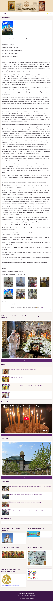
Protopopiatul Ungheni (6, 501)
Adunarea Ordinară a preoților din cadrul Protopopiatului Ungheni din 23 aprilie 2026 (25, 502)
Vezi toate (26, 360)
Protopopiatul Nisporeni (6, 509)
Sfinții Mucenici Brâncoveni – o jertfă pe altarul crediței (19, 377)
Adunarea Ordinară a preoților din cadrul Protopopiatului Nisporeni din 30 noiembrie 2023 (26, 510)
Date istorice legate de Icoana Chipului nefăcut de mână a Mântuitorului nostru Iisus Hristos (26, 385)
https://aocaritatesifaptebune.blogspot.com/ (10, 585)
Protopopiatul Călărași (6, 493)
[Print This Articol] (50, 310)
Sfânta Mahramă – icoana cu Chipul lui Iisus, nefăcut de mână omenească (22, 369)
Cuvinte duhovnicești (6, 368)
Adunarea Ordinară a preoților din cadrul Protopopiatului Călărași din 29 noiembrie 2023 (25, 494)
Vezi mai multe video (26, 435)
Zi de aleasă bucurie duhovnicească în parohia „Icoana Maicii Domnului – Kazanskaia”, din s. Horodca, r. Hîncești (30, 486)
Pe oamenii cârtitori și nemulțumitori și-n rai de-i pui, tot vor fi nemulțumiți (23, 393)
